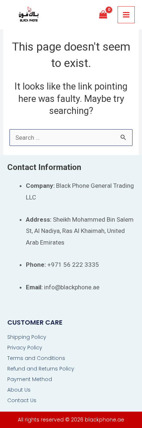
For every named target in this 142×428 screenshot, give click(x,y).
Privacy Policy (24, 347)
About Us (19, 389)
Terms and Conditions (36, 358)
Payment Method (29, 379)
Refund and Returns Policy (40, 368)
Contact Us (21, 400)
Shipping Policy (26, 337)
